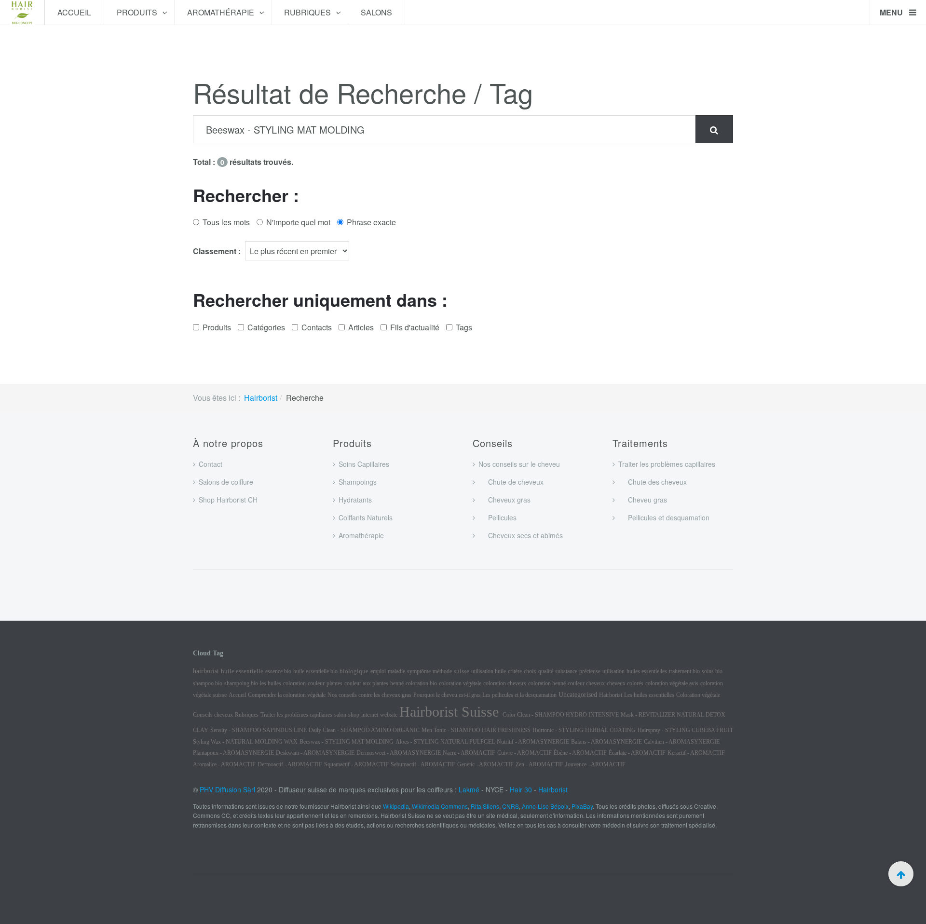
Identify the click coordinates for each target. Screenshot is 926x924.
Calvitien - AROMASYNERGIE (682, 741)
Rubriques (308, 12)
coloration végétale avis (671, 683)
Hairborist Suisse (451, 712)
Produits (138, 12)
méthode (442, 671)
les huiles (270, 683)
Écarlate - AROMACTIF (637, 752)
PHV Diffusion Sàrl (227, 789)
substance (566, 671)
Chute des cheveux (652, 482)
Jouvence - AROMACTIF (595, 764)
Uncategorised (577, 694)
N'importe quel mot (298, 222)
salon (340, 714)
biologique (354, 671)
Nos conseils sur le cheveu (519, 464)
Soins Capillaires (364, 464)
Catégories (266, 327)
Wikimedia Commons (440, 806)
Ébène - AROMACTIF (580, 752)
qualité (545, 671)
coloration (294, 683)
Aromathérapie (221, 12)
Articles (361, 327)
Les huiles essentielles (649, 695)
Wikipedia (396, 806)
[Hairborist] (22, 12)
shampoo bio (207, 683)
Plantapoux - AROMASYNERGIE (233, 752)
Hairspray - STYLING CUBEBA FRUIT (685, 730)
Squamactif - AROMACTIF (356, 764)
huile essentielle (242, 671)
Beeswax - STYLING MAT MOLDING (347, 741)
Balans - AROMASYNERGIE (606, 741)
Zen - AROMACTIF (539, 764)
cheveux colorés (625, 683)
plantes (334, 683)
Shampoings (358, 482)
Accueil (74, 12)
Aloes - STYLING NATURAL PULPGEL (445, 741)
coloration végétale (460, 683)
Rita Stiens (485, 806)
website (388, 714)
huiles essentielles (646, 671)
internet (369, 714)
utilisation (613, 671)
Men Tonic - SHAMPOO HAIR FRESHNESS (476, 730)
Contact (210, 464)
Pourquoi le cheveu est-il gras (447, 695)
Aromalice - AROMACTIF (224, 764)
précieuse (589, 671)
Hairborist (260, 397)
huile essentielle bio (315, 671)
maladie (396, 671)
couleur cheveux (586, 683)
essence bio (278, 671)
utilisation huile (488, 671)
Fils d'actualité (414, 327)
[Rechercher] (714, 129)
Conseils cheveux (213, 714)
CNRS (510, 806)
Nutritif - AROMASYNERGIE (533, 741)
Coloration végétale (698, 695)
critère (515, 671)
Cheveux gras (504, 499)
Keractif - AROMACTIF (696, 752)
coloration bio (421, 683)
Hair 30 (521, 789)
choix (530, 671)
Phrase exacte (371, 222)
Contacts (316, 327)
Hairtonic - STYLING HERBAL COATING (584, 730)
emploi (378, 671)
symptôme (419, 671)
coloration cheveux (504, 683)
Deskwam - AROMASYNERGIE (315, 752)
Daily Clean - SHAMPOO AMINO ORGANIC (364, 730)
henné (397, 683)
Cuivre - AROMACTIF (524, 752)
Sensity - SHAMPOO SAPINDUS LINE (258, 730)
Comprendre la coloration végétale (287, 695)
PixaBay (582, 806)
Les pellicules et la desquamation (519, 695)
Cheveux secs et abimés (520, 535)
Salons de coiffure (226, 482)
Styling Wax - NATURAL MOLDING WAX (245, 741)
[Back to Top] (900, 873)
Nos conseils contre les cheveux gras (369, 695)
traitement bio (684, 671)
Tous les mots (226, 222)
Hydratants (355, 499)
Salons (376, 12)
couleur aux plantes (366, 683)
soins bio (712, 671)
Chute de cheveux (511, 482)
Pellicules (497, 517)
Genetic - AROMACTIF (485, 764)
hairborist (206, 671)
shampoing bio (241, 683)
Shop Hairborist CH (228, 499)
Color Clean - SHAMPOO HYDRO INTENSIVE (561, 714)
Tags (464, 327)
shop (353, 714)
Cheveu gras (642, 499)
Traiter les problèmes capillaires (666, 464)
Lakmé (469, 789)
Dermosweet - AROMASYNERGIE (398, 752)
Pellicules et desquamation (663, 517)
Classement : (217, 251)
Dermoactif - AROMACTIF (290, 764)
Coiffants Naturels (366, 517)
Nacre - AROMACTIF (469, 752)
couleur (316, 683)
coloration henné (547, 683)
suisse (461, 671)
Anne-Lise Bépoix (545, 806)
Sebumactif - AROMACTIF (423, 764)
